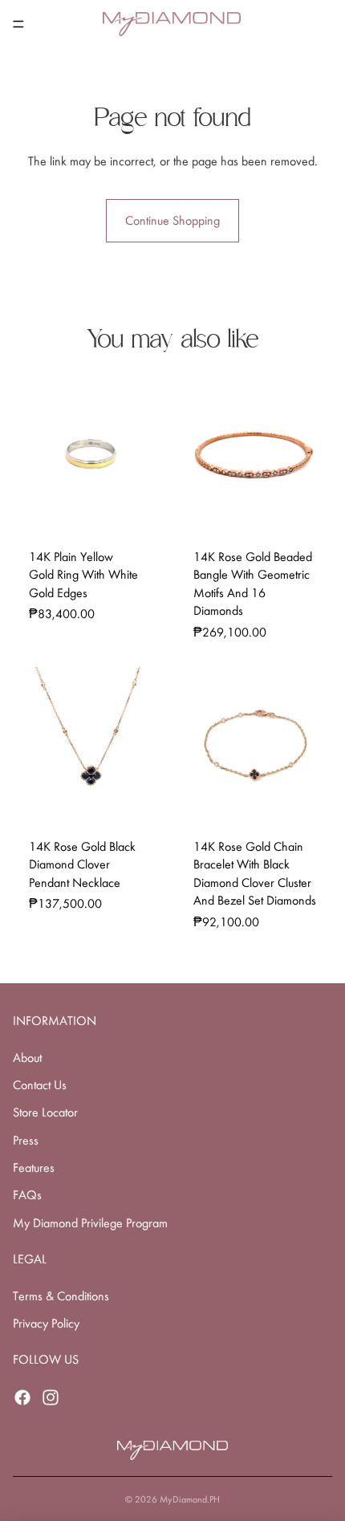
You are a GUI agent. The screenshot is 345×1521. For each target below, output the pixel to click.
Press (26, 1140)
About (27, 1057)
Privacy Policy (46, 1323)
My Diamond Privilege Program (90, 1222)
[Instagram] (50, 1397)
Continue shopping (172, 220)
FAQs (27, 1194)
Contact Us (40, 1084)
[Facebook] (22, 1397)
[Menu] (18, 24)
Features (34, 1167)
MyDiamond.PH (190, 1499)
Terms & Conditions (61, 1295)
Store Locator (45, 1112)
